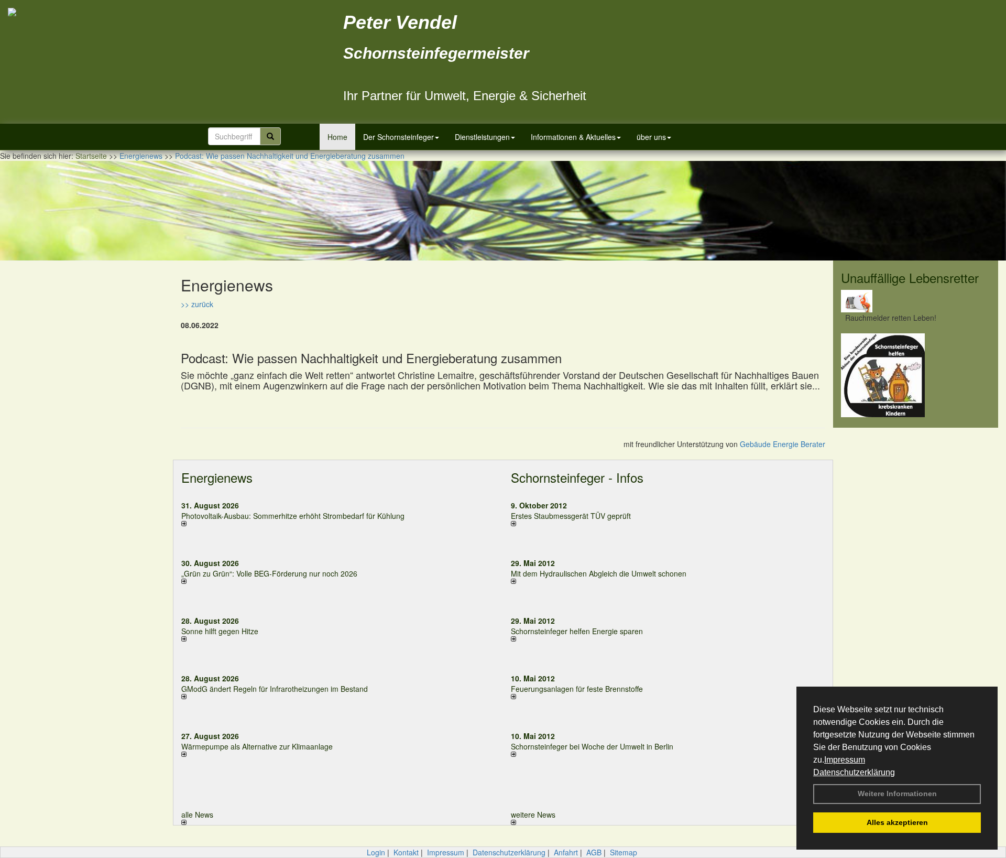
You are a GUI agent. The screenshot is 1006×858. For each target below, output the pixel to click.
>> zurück (197, 304)
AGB (594, 852)
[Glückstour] (915, 375)
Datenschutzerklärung (854, 772)
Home (337, 137)
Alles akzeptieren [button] (897, 822)
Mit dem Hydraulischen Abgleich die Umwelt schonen (598, 573)
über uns (651, 137)
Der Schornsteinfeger (398, 137)
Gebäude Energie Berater (782, 444)
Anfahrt (566, 852)
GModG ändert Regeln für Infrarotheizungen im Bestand (274, 688)
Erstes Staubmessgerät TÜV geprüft (571, 516)
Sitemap (623, 852)
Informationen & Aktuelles (573, 137)
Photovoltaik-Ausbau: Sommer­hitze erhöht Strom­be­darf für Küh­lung (292, 516)
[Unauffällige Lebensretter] (915, 301)
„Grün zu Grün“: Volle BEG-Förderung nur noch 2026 (269, 573)
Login (376, 852)
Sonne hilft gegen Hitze (219, 631)
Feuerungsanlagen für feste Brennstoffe (577, 688)
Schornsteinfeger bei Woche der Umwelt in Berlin (592, 746)
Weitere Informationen (897, 793)
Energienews (217, 477)
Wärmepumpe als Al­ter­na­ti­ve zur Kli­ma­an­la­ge (257, 746)
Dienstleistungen (482, 137)
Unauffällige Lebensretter (910, 277)
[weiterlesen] (338, 523)
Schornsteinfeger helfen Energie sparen (577, 631)
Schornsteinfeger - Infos (577, 477)
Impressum (844, 759)
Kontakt (406, 852)
